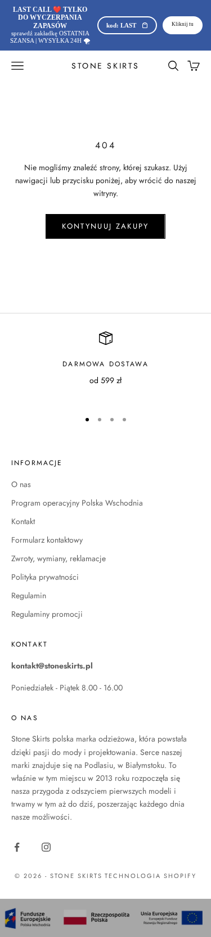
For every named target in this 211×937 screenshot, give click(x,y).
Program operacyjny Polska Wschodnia (77, 502)
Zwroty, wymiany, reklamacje (58, 558)
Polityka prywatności (45, 577)
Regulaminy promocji (47, 614)
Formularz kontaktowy (47, 539)
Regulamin (28, 595)
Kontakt (23, 521)
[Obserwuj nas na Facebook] (17, 847)
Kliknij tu (183, 24)
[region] (105, 366)
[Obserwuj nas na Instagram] (46, 847)
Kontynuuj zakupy (105, 226)
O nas (21, 484)
